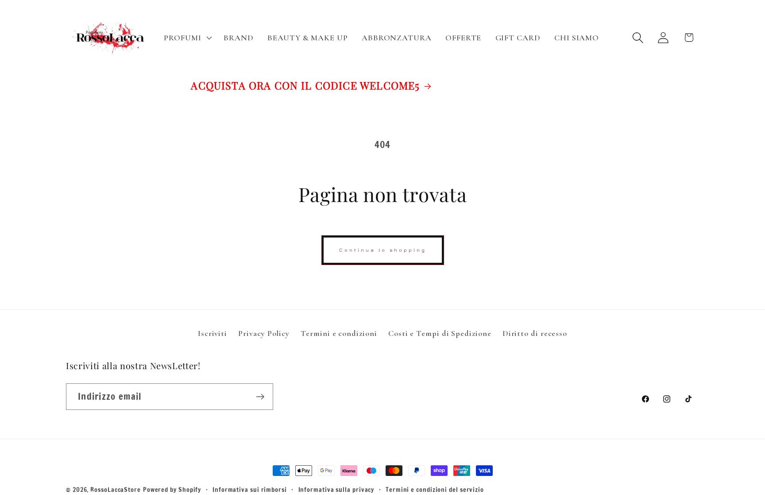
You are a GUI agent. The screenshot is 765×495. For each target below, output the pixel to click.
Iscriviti (212, 333)
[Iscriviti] (260, 396)
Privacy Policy (264, 333)
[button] (187, 38)
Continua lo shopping (382, 250)
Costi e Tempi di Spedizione (439, 333)
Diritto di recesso (534, 333)
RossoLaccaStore (115, 489)
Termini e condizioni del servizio (435, 489)
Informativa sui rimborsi (249, 489)
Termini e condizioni (339, 333)
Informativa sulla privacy (336, 489)
